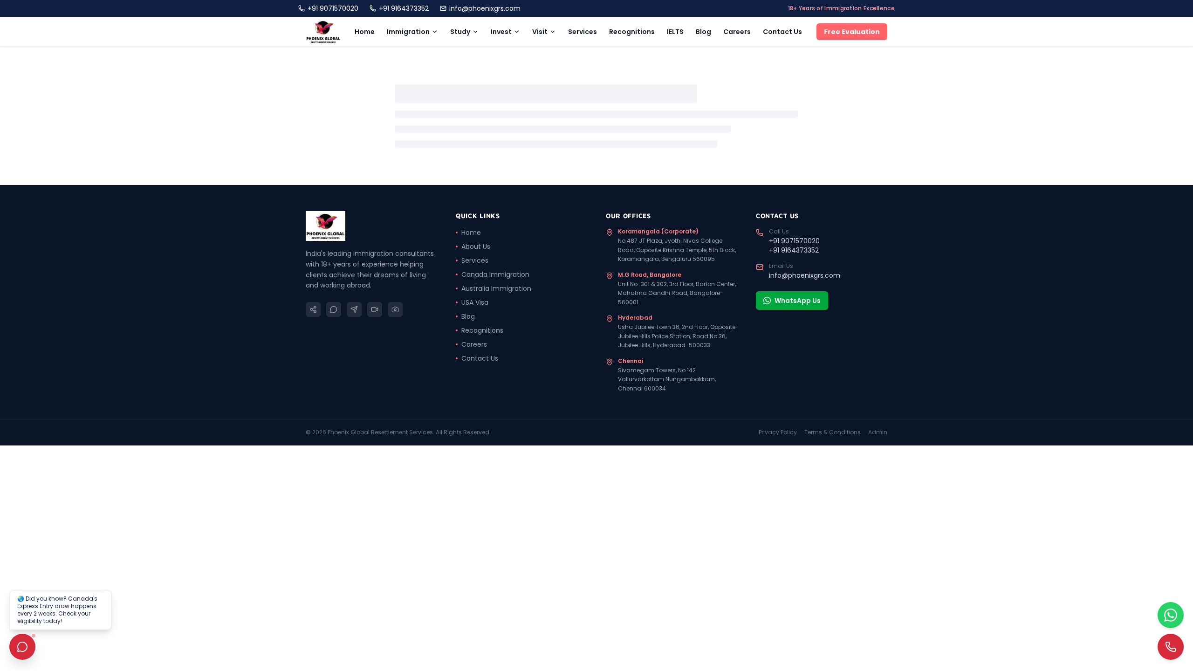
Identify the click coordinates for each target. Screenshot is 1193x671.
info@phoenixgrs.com (485, 8)
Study (460, 31)
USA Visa (474, 302)
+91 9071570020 (333, 8)
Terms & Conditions (832, 432)
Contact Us (782, 31)
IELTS (675, 31)
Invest (501, 31)
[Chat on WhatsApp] (1171, 615)
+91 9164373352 (404, 8)
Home (365, 31)
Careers (737, 31)
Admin (877, 432)
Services (582, 31)
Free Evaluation (852, 31)
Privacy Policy (778, 432)
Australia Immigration (496, 288)
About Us (475, 246)
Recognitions (632, 31)
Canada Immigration (495, 274)
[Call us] (1171, 647)
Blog (703, 31)
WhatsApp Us (798, 300)
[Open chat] (22, 647)
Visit (540, 31)
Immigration (408, 31)
